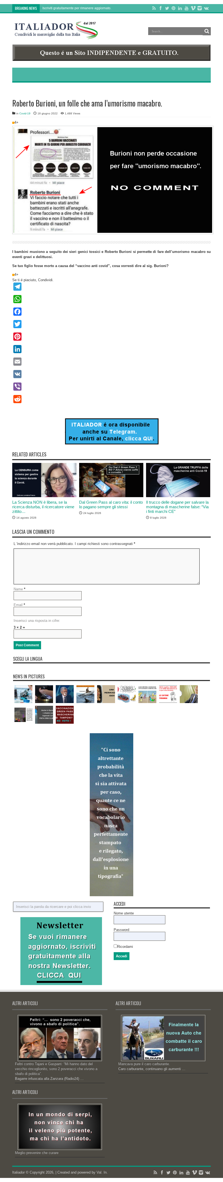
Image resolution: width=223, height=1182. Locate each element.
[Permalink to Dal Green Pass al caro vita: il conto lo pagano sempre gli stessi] (111, 496)
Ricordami (125, 947)
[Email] (111, 362)
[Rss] (154, 8)
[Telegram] (111, 287)
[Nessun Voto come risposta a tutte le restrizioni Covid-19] (65, 715)
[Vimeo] (193, 8)
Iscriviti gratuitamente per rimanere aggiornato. (76, 8)
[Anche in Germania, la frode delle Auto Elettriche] (44, 715)
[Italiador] (56, 35)
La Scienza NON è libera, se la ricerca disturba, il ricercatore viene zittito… (43, 507)
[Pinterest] (173, 8)
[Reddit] (111, 399)
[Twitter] (167, 8)
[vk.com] (206, 8)
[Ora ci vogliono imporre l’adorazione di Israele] (147, 694)
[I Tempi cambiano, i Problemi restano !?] (23, 694)
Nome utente (124, 913)
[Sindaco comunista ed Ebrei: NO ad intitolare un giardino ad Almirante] (189, 694)
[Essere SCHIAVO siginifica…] (168, 694)
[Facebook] (160, 8)
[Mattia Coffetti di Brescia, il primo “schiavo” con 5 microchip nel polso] (44, 694)
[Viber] (111, 386)
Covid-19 (24, 113)
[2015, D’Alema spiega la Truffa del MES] (65, 694)
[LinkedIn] (180, 8)
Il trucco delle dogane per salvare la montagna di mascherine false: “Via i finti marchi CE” (177, 507)
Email (18, 605)
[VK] (111, 374)
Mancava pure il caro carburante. (144, 1064)
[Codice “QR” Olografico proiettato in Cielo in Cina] (23, 715)
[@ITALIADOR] (112, 443)
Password (121, 930)
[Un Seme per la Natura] (106, 694)
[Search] (207, 31)
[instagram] (199, 8)
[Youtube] (186, 8)
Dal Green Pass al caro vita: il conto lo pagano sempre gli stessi (111, 504)
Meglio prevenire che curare (36, 1153)
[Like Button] (13, 123)
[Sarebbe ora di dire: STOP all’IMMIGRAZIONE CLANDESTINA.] (127, 694)
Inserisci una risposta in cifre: (37, 621)
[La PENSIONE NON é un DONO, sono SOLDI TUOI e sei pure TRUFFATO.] (85, 694)
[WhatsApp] (111, 299)
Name (18, 589)
